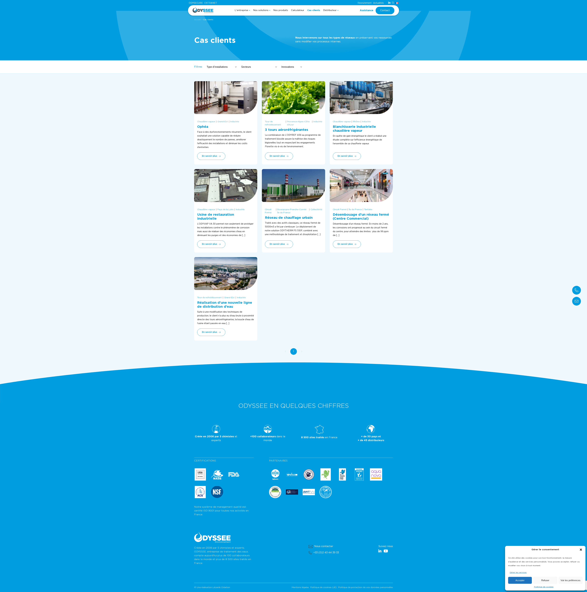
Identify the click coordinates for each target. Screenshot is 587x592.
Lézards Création (221, 587)
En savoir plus (209, 156)
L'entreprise (241, 10)
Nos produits (280, 10)
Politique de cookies (544, 587)
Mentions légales (300, 587)
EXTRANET (210, 3)
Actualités (378, 3)
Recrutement (365, 3)
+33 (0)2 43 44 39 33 (326, 552)
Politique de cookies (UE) (323, 587)
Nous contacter (323, 546)
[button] (580, 549)
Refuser (545, 580)
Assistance (366, 10)
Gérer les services (518, 572)
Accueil (197, 19)
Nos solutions (260, 10)
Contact (385, 10)
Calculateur (297, 10)
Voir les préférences (570, 580)
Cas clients (313, 10)
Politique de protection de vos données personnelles (365, 587)
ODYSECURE (196, 3)
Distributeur (330, 10)
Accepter (519, 580)
